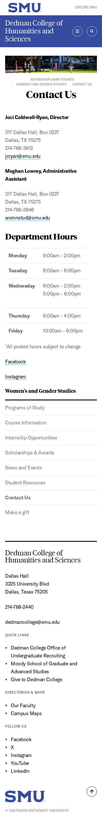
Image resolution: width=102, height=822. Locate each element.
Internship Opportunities (31, 437)
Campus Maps (26, 713)
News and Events (23, 467)
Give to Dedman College (36, 679)
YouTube (20, 763)
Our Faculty (23, 705)
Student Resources (25, 482)
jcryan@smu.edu (23, 156)
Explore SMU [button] (86, 7)
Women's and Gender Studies (41, 84)
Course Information (25, 422)
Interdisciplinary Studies (52, 79)
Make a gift (17, 512)
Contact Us (18, 497)
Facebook (15, 361)
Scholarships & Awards (29, 452)
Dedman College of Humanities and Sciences (34, 31)
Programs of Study (25, 407)
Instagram (15, 376)
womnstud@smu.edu (27, 217)
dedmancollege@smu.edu (32, 622)
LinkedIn (20, 771)
